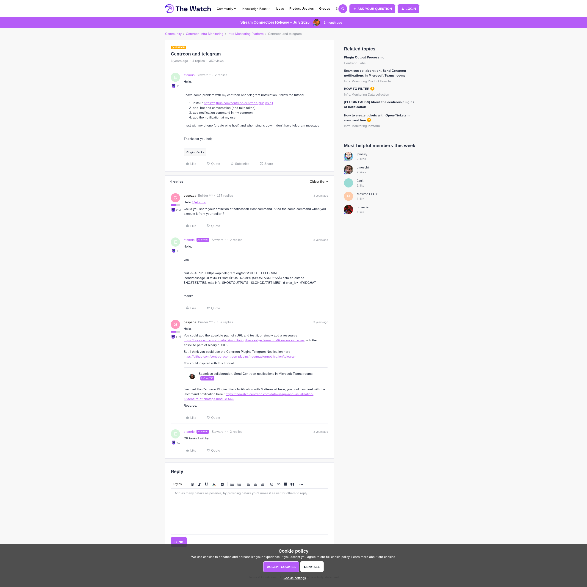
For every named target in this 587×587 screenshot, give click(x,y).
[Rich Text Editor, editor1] (249, 512)
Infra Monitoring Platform (246, 34)
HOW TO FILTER (356, 89)
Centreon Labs (354, 63)
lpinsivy (362, 154)
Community (173, 34)
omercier (363, 207)
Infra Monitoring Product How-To (367, 81)
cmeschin (364, 167)
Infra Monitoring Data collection (366, 94)
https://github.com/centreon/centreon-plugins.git (238, 103)
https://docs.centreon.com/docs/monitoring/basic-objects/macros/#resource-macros (244, 340)
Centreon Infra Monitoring (204, 34)
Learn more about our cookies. (373, 557)
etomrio (189, 75)
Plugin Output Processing (364, 57)
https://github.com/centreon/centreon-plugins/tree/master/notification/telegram (240, 356)
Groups (324, 8)
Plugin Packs (195, 152)
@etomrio (199, 202)
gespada (190, 195)
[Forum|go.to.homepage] (188, 8)
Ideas (280, 8)
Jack (360, 180)
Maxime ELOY (367, 194)
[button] (372, 8)
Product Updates (301, 8)
